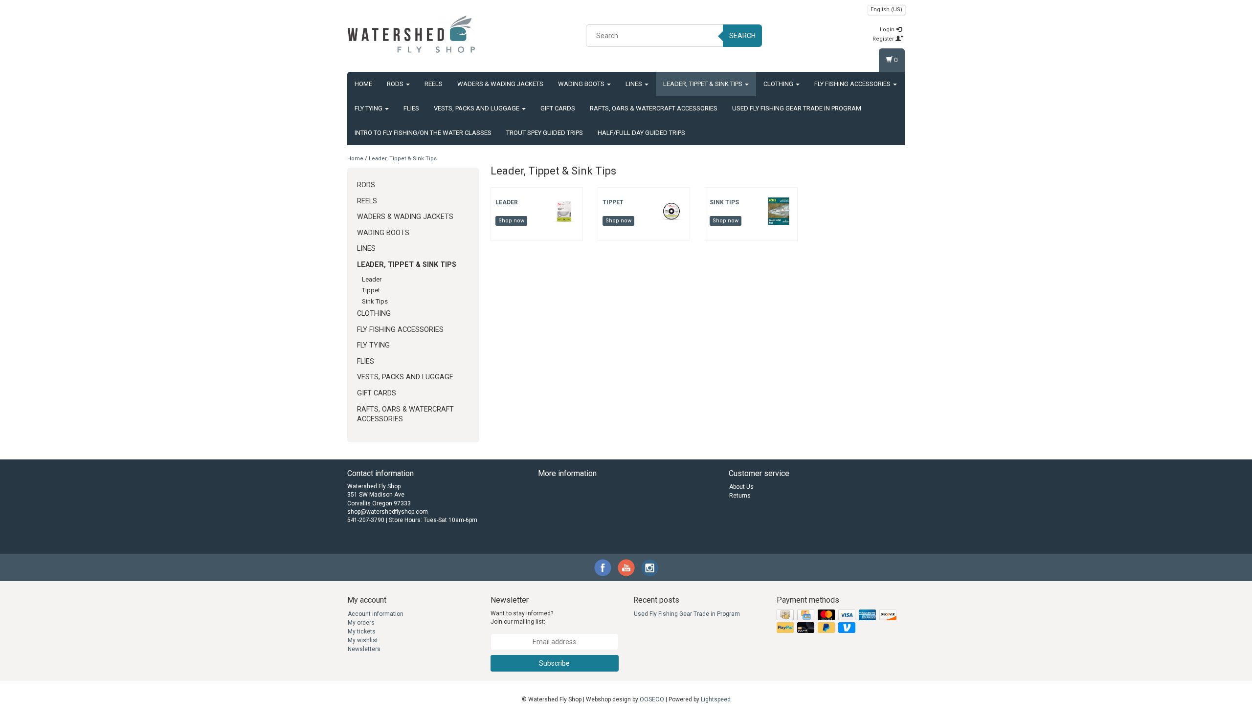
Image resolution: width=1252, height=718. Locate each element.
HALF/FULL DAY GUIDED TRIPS (641, 132)
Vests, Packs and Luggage (477, 108)
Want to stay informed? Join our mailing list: (522, 617)
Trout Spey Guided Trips (544, 132)
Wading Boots (582, 83)
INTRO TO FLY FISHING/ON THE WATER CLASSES (423, 132)
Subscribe (554, 663)
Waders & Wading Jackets (500, 83)
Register (883, 39)
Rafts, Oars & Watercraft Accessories (653, 108)
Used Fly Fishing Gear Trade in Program (796, 108)
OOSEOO (652, 699)
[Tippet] (671, 210)
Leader (371, 279)
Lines (635, 83)
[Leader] (564, 210)
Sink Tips (375, 301)
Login (888, 29)
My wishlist (363, 640)
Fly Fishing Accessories (853, 83)
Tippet (371, 290)
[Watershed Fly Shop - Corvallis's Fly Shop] (411, 34)
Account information (375, 613)
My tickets (362, 631)
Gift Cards (557, 108)
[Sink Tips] (778, 210)
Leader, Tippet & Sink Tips (703, 83)
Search (742, 36)
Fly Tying (369, 108)
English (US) (886, 9)
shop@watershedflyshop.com (387, 511)
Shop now (511, 221)
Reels (434, 83)
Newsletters (364, 649)
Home (363, 83)
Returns (740, 495)
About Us (741, 486)
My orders (361, 622)
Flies (411, 108)
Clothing (779, 83)
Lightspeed (716, 699)
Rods (396, 83)
